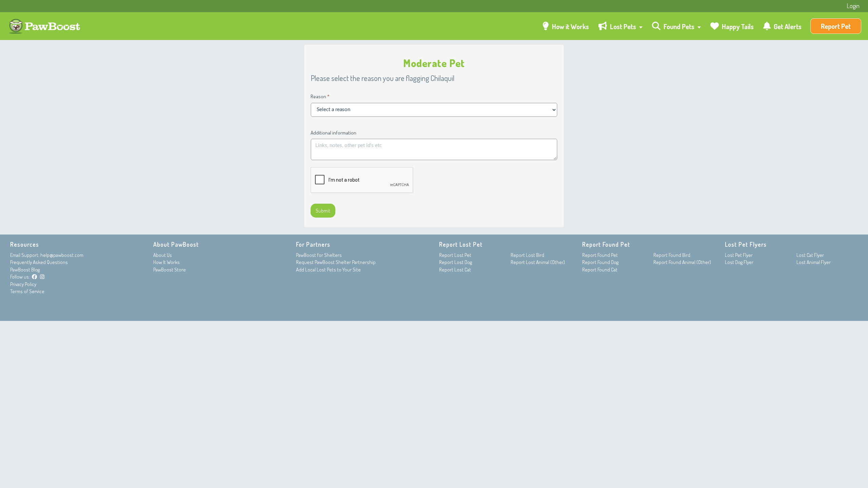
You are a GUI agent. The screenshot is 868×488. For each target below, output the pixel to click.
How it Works (570, 26)
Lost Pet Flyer (739, 255)
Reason (318, 96)
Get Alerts (787, 26)
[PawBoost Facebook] (34, 276)
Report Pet (836, 26)
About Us (162, 255)
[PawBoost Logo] (45, 26)
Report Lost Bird (527, 255)
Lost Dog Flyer (739, 262)
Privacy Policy (23, 284)
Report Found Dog (600, 262)
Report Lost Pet (455, 255)
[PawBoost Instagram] (42, 276)
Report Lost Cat (455, 269)
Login (853, 5)
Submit (323, 210)
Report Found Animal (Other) (682, 262)
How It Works (166, 262)
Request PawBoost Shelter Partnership (336, 262)
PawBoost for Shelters (319, 255)
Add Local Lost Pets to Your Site (328, 269)
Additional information (333, 132)
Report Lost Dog (455, 262)
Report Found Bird (671, 255)
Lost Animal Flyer (813, 262)
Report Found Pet (600, 255)
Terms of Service (27, 291)
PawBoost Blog (25, 269)
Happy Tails (737, 26)
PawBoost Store (169, 269)
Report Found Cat (599, 269)
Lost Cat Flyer (810, 255)
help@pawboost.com (61, 255)
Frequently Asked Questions (39, 262)
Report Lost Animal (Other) (538, 262)
